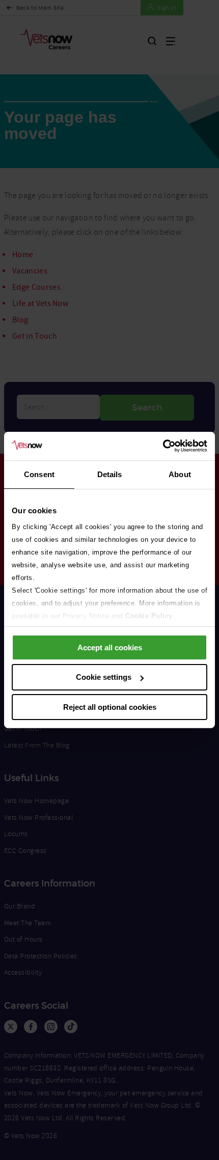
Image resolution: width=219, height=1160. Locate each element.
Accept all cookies (109, 647)
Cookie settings (103, 677)
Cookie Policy (149, 616)
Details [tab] (109, 473)
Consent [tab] (39, 473)
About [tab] (180, 473)
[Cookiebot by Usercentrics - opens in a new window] (162, 446)
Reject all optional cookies (109, 707)
